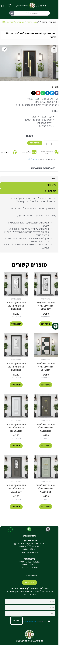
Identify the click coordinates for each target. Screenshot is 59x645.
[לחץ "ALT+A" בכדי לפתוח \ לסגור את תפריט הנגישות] (55, 326)
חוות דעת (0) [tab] (50, 190)
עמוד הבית (52, 22)
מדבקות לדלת (42, 22)
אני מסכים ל (35, 621)
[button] (29, 168)
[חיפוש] (11, 13)
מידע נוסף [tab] (51, 184)
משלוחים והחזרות (43, 168)
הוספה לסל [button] (45, 323)
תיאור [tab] (54, 178)
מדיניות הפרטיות (29, 621)
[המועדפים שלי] (9, 6)
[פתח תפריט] (55, 5)
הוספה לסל (35, 143)
